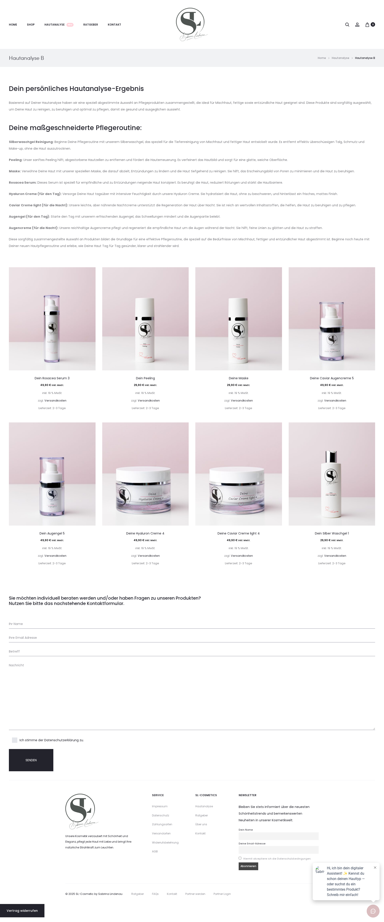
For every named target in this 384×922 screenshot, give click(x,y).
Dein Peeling (145, 378)
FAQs (155, 894)
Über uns (201, 824)
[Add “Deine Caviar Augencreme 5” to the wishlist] (369, 272)
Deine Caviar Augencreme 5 (332, 378)
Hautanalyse (58, 24)
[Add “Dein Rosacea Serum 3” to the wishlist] (90, 272)
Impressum (160, 806)
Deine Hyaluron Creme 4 (145, 533)
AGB (155, 851)
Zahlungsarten (162, 824)
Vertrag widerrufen (22, 910)
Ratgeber (90, 24)
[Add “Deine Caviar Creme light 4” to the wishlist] (276, 428)
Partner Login (222, 894)
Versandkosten (55, 400)
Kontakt (114, 24)
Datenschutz (160, 815)
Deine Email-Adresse (252, 843)
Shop (31, 24)
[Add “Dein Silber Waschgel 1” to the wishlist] (369, 428)
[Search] (347, 24)
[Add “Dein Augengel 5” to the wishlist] (90, 428)
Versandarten (161, 833)
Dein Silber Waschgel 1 (332, 533)
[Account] (357, 24)
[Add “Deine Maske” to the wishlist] (276, 272)
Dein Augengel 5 (52, 533)
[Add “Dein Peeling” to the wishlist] (183, 272)
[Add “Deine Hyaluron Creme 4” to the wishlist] (183, 428)
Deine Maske (238, 378)
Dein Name (246, 830)
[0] (367, 24)
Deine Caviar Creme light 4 (239, 533)
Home (13, 24)
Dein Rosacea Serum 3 (52, 378)
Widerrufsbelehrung (165, 842)
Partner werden (195, 894)
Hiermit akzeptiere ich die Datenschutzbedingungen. (277, 858)
